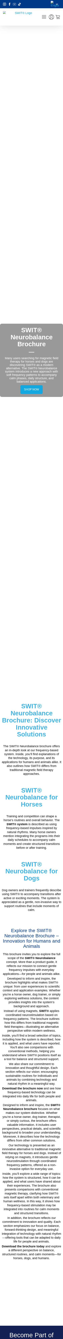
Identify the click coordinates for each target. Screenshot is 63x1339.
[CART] (58, 17)
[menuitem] (55, 4)
